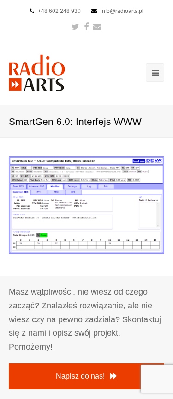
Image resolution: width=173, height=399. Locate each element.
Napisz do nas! (80, 376)
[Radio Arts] (37, 71)
